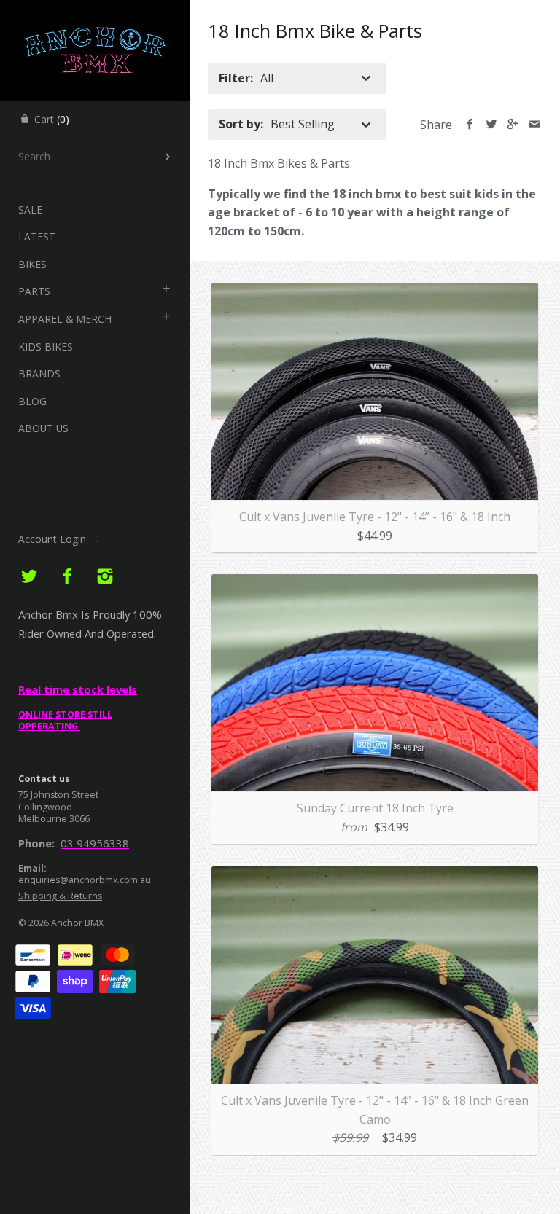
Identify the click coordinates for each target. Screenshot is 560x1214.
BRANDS (39, 373)
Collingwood (45, 807)
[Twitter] (29, 577)
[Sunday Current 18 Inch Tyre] (374, 583)
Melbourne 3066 (54, 818)
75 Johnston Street (58, 794)
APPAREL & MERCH (65, 319)
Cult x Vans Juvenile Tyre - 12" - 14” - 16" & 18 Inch (374, 517)
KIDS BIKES (45, 346)
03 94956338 (95, 843)
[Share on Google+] (513, 125)
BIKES (32, 264)
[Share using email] (534, 125)
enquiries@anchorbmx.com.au (84, 880)
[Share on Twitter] (491, 125)
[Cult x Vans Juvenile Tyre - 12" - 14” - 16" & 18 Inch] (374, 291)
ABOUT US (43, 428)
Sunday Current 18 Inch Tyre (375, 808)
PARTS (34, 291)
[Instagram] (104, 577)
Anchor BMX (77, 923)
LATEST (36, 236)
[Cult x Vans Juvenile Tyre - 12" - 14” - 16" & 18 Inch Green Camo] (374, 875)
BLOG (32, 401)
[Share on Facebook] (470, 125)
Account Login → (58, 539)
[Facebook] (67, 577)
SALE (30, 209)
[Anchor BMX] (95, 13)
